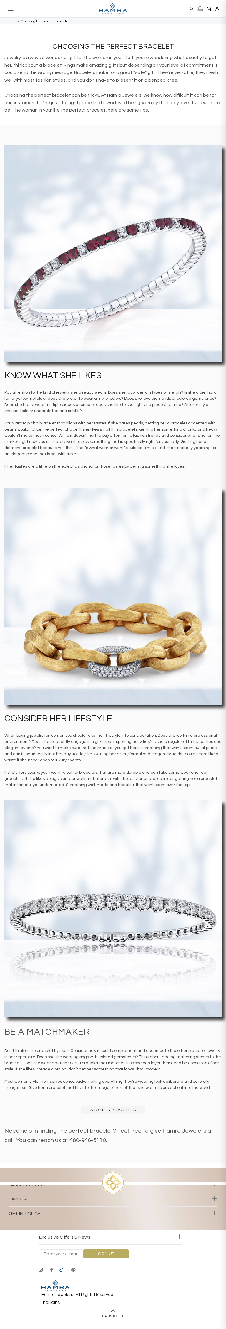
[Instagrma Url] (41, 1270)
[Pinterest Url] (73, 1270)
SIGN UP (106, 1254)
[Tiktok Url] (62, 1270)
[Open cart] (209, 9)
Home (11, 21)
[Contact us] (200, 9)
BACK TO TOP (113, 1316)
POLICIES (51, 1303)
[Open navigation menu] (10, 9)
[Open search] (191, 9)
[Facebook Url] (51, 1270)
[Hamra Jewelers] (113, 9)
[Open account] (217, 9)
